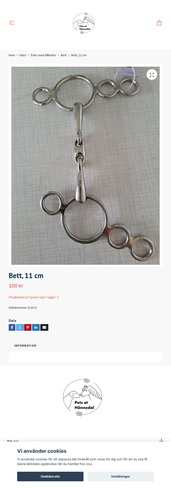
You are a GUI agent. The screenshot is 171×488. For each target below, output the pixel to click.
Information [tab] (25, 345)
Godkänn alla (50, 476)
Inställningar (120, 476)
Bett (64, 55)
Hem (12, 55)
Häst (23, 55)
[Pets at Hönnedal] (85, 23)
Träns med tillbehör (43, 55)
